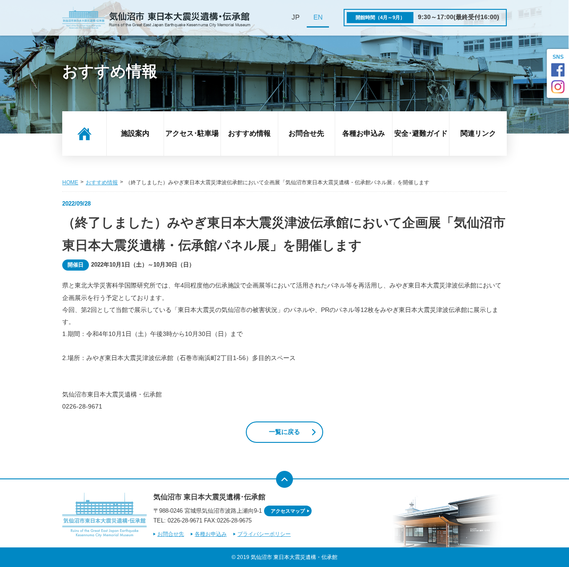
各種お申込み (363, 133)
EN (318, 17)
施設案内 (135, 133)
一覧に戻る (284, 432)
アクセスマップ (288, 511)
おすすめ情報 (249, 133)
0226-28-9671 (185, 520)
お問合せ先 (306, 133)
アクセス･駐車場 (192, 133)
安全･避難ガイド (421, 133)
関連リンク (478, 133)
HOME (70, 182)
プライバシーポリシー (264, 534)
